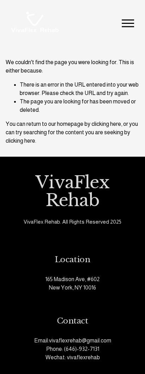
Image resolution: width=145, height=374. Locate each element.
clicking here (106, 124)
